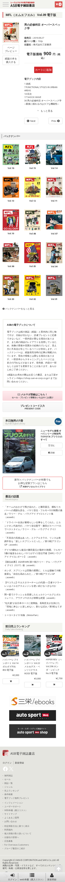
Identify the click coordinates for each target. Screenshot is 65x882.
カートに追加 (43, 70)
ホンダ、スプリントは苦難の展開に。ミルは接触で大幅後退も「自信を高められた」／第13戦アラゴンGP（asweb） (32, 574)
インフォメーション (13, 802)
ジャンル (8, 787)
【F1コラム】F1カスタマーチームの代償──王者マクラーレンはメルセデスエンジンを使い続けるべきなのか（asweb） (33, 586)
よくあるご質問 (11, 817)
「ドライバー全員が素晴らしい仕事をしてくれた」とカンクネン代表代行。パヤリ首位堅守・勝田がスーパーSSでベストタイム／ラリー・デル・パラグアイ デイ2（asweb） (32, 527)
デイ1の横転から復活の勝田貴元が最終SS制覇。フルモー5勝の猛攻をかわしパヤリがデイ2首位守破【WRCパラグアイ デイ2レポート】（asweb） (33, 553)
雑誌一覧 (8, 783)
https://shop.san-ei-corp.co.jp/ (33, 378)
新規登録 (51, 879)
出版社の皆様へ (11, 837)
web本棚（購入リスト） (32, 879)
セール (7, 779)
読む (52, 445)
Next (33, 121)
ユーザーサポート (12, 806)
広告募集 (8, 841)
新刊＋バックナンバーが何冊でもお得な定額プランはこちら (32, 483)
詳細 (52, 452)
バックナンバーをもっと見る (19, 308)
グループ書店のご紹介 (14, 848)
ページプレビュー (11, 49)
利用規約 (8, 829)
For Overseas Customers (16, 845)
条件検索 (8, 794)
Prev (53, 121)
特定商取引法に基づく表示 (16, 826)
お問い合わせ (10, 821)
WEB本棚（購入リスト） (15, 810)
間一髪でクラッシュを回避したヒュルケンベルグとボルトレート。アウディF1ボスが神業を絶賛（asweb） (32, 596)
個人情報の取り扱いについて (17, 833)
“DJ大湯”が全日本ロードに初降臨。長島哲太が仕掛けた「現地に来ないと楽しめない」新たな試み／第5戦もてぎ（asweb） (33, 606)
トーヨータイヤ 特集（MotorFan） (22, 615)
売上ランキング (11, 790)
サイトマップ (10, 814)
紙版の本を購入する (11, 60)
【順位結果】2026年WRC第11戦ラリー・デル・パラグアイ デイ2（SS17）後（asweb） (33, 563)
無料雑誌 (8, 775)
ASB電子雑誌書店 (22, 753)
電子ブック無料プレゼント (16, 798)
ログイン (12, 879)
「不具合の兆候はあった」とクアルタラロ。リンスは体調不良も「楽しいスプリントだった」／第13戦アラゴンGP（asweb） (32, 541)
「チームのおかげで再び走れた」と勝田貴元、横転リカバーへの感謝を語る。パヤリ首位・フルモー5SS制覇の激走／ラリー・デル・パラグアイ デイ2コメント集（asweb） (33, 512)
